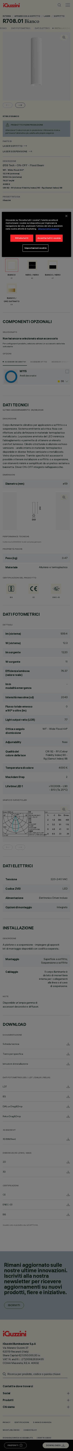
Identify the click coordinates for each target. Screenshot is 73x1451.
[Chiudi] (66, 216)
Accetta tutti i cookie (49, 238)
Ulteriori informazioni (48, 228)
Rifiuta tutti (21, 238)
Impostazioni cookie (35, 248)
